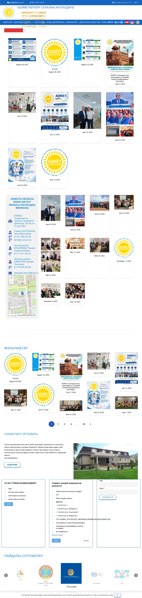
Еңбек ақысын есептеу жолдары (69, 491)
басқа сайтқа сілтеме (16, 499)
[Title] (138, 22)
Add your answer (57, 535)
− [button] (11, 282)
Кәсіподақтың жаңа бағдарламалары (70, 523)
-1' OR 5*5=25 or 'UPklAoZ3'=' (67, 509)
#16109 (55, 69)
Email (102, 488)
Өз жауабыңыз (62, 532)
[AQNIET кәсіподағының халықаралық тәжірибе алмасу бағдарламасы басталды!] (120, 55)
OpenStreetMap (25, 315)
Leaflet (18, 315)
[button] (32, 22)
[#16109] (55, 52)
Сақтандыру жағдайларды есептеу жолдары (69, 527)
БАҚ (10, 489)
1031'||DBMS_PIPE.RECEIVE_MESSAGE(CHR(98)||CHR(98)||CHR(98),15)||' (73, 519)
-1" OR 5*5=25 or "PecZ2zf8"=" (67, 512)
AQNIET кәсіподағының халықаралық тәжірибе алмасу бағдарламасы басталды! (120, 78)
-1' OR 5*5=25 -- (62, 505)
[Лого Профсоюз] (8, 12)
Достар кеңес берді (16, 492)
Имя (101, 481)
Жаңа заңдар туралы (64, 498)
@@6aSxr (59, 502)
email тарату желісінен (17, 496)
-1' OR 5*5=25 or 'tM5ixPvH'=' (67, 516)
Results (86, 541)
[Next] (90, 424)
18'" (57, 495)
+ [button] (11, 277)
